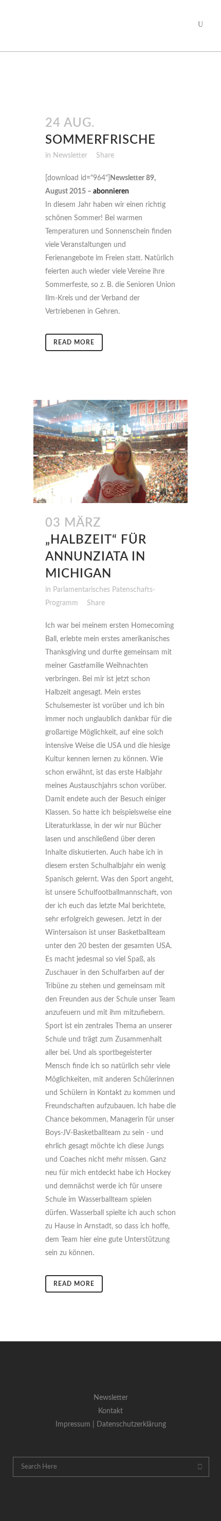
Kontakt (110, 1411)
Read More (74, 342)
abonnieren (111, 191)
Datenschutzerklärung (131, 1424)
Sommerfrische (100, 140)
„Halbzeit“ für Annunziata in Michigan (95, 557)
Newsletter (70, 155)
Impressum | (76, 1424)
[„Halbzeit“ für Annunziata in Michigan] (110, 451)
